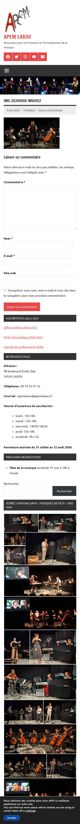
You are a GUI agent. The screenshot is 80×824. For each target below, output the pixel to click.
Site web (10, 273)
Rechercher (11, 483)
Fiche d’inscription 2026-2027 (23, 337)
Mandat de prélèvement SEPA (24, 347)
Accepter (11, 817)
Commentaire (14, 182)
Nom (8, 238)
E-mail (9, 256)
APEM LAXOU (17, 36)
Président (29, 109)
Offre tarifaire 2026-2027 (20, 327)
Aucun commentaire (51, 109)
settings (31, 811)
